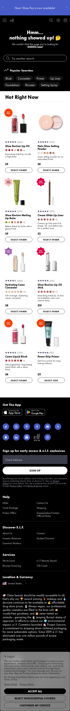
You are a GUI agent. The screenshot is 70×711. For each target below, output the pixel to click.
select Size (51, 380)
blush (9, 78)
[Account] (58, 20)
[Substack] (26, 437)
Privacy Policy (16, 485)
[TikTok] (6, 426)
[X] (58, 426)
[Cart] (65, 20)
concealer (24, 78)
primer (40, 78)
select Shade (19, 170)
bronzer (30, 85)
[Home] (12, 20)
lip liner (55, 78)
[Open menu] (5, 20)
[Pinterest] (26, 426)
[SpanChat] (6, 437)
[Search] (51, 20)
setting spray (49, 85)
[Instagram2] (47, 437)
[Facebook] (37, 426)
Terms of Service (34, 485)
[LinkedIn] (16, 437)
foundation (12, 85)
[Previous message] (3, 7)
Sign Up (35, 470)
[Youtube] (47, 426)
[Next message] (67, 7)
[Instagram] (16, 426)
